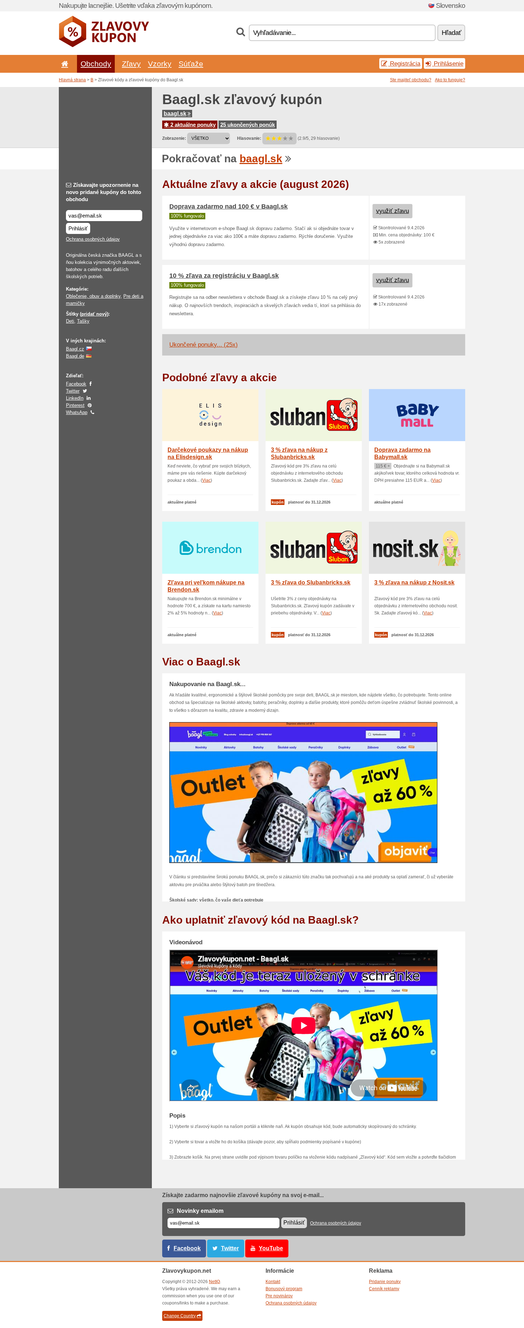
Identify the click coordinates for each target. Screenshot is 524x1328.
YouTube (271, 1248)
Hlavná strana (72, 79)
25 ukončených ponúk (247, 125)
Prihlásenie (447, 63)
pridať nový (94, 314)
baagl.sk (175, 114)
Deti (70, 321)
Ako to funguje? (450, 79)
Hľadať (451, 32)
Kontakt (273, 1281)
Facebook (76, 384)
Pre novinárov (279, 1295)
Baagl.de (75, 356)
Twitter (72, 391)
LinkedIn (74, 398)
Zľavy (131, 64)
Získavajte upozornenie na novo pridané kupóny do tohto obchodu (103, 192)
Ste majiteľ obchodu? (410, 79)
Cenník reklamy (384, 1288)
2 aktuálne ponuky (192, 125)
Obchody (96, 64)
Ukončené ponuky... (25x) (203, 344)
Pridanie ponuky (385, 1281)
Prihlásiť (78, 228)
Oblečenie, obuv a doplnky (93, 296)
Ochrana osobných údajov (93, 239)
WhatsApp (76, 412)
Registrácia (404, 63)
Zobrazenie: (174, 138)
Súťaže (191, 64)
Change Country (180, 1315)
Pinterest (75, 405)
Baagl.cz (75, 349)
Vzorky (159, 64)
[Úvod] (63, 64)
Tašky (83, 321)
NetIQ (214, 1281)
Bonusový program (284, 1288)
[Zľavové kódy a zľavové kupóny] (104, 45)
